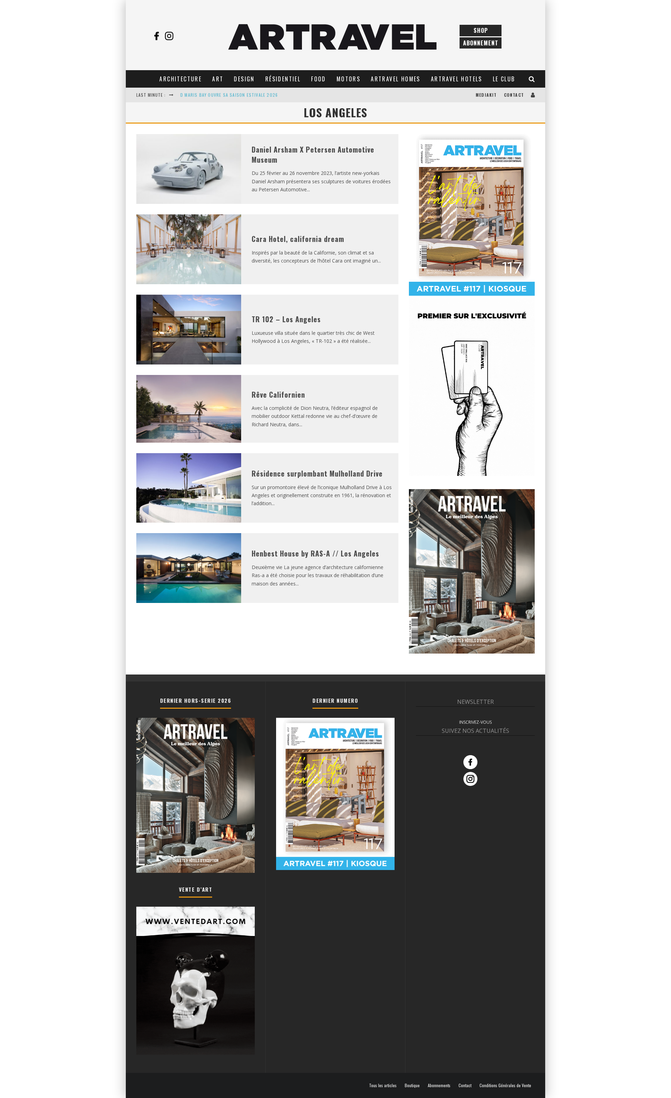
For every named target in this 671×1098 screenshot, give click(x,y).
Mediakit (486, 95)
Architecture (180, 79)
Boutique (412, 1085)
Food (318, 79)
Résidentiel (283, 79)
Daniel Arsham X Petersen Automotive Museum (313, 154)
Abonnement (480, 43)
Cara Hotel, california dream (298, 239)
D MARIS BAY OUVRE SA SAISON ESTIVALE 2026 (229, 95)
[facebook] (156, 36)
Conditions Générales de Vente (505, 1085)
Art (217, 79)
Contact (514, 95)
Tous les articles (383, 1085)
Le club (504, 79)
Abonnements (439, 1085)
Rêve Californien (278, 394)
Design (244, 79)
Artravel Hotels (456, 79)
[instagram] (169, 36)
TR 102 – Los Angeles (286, 319)
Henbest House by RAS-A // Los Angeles (315, 553)
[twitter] (181, 36)
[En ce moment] (472, 294)
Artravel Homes (395, 79)
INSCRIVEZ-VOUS (475, 722)
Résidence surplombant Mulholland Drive (317, 473)
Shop (481, 30)
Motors (348, 79)
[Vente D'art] (195, 1053)
